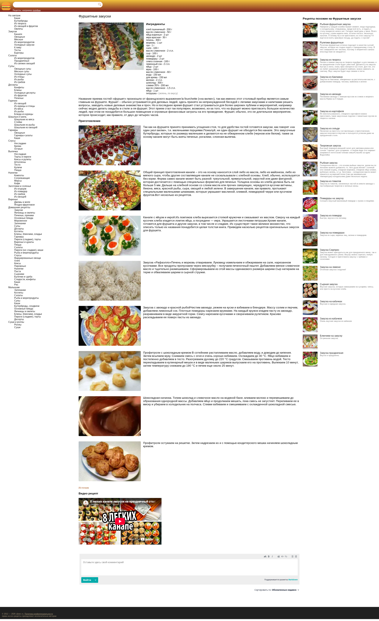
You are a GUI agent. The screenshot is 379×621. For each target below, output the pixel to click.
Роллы (17, 324)
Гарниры (13, 130)
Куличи (18, 167)
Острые (18, 148)
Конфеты (19, 87)
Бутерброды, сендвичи (26, 306)
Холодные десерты (25, 93)
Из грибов (19, 82)
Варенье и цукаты (24, 242)
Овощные (19, 37)
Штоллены (20, 162)
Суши (17, 327)
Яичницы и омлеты (24, 212)
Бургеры (19, 53)
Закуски (12, 31)
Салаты (12, 55)
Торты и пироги (22, 156)
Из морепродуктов (24, 42)
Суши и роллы (16, 322)
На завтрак (14, 15)
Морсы (18, 180)
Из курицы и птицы (24, 106)
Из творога (20, 23)
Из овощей (20, 103)
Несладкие (20, 143)
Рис (16, 284)
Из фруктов (20, 95)
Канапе (18, 34)
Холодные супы (23, 74)
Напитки (12, 172)
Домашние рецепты (19, 207)
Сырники (19, 274)
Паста (17, 271)
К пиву (17, 47)
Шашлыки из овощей (25, 127)
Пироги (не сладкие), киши (28, 250)
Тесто (17, 164)
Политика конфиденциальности (39, 614)
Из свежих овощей (24, 63)
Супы (11, 66)
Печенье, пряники (24, 215)
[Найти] (99, 4)
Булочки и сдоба (23, 276)
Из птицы (19, 77)
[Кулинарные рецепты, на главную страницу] (6, 6)
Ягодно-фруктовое (24, 204)
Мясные (18, 39)
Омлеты (18, 29)
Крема (17, 146)
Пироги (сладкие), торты (27, 239)
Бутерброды (21, 21)
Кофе (17, 183)
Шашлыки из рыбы (24, 124)
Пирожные (20, 266)
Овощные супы (22, 69)
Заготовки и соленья (19, 186)
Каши (17, 18)
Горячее (12, 101)
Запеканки (20, 223)
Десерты (13, 85)
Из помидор (20, 191)
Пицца (17, 170)
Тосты (17, 50)
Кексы (17, 263)
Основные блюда (23, 218)
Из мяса (18, 108)
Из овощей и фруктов (26, 26)
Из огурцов (20, 188)
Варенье (13, 199)
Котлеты (18, 231)
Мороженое (20, 220)
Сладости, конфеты (25, 279)
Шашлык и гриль (17, 116)
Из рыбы (19, 79)
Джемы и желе (22, 202)
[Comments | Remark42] (189, 573)
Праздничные (21, 61)
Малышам (14, 287)
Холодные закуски (24, 45)
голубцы (37, 10)
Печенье (19, 98)
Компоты (19, 175)
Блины (18, 90)
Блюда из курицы (23, 114)
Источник (84, 488)
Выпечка (13, 151)
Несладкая (20, 154)
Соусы (12, 140)
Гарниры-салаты (23, 135)
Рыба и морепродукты (26, 252)
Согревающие (22, 178)
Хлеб (17, 260)
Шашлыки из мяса (24, 119)
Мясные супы (21, 71)
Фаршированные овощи (27, 258)
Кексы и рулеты (22, 159)
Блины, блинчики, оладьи (28, 234)
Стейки (18, 122)
